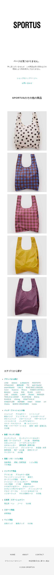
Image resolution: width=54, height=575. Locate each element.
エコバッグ (8, 414)
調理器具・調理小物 (27, 445)
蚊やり (23, 479)
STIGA (38, 402)
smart (30, 402)
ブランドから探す (11, 379)
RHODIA (7, 399)
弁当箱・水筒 (41, 448)
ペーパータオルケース (29, 491)
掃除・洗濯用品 (20, 462)
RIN (22, 392)
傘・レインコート (31, 423)
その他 (6, 428)
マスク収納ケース (26, 493)
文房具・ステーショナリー (14, 500)
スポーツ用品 (9, 510)
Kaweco (15, 390)
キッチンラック (10, 438)
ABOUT (25, 555)
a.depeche (24, 383)
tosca (16, 392)
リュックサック (22, 416)
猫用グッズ (20, 523)
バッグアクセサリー (27, 421)
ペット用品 (8, 520)
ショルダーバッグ (38, 416)
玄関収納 (34, 482)
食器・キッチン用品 (12, 434)
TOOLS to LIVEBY (11, 397)
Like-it (20, 387)
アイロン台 (8, 475)
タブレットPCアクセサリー (14, 489)
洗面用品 (7, 462)
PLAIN (30, 392)
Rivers (24, 390)
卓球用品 (7, 513)
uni (45, 402)
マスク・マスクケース (12, 423)
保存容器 (7, 450)
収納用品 (36, 440)
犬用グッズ (8, 523)
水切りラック (33, 450)
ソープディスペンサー (27, 443)
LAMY (23, 395)
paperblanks (9, 387)
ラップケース (9, 452)
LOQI (6, 383)
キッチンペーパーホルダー (29, 438)
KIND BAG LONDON (34, 387)
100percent (9, 385)
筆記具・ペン (9, 503)
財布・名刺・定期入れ (38, 426)
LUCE (38, 392)
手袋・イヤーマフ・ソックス (15, 426)
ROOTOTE (36, 383)
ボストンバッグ (10, 419)
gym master (37, 385)
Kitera (36, 397)
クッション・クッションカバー (16, 482)
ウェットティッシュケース (14, 477)
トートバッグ (34, 414)
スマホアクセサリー (12, 486)
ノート (20, 503)
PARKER (40, 395)
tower (6, 390)
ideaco (14, 383)
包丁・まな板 (19, 450)
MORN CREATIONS (21, 404)
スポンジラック (10, 443)
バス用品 (7, 465)
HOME (12, 555)
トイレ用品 (33, 462)
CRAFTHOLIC (29, 399)
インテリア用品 (10, 471)
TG (28, 385)
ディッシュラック (11, 448)
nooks (34, 404)
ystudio (14, 395)
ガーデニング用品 (11, 479)
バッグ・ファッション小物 (14, 410)
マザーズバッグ (40, 419)
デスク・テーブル (11, 491)
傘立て (30, 477)
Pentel (31, 395)
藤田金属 (20, 385)
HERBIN (21, 402)
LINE (6, 395)
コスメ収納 (8, 484)
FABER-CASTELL (37, 390)
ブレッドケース (27, 448)
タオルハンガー (10, 445)
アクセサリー (21, 414)
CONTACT (40, 555)
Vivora (7, 404)
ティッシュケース (35, 489)
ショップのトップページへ (27, 78)
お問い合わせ (27, 83)
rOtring (17, 399)
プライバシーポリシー (13, 561)
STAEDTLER (9, 402)
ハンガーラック (10, 493)
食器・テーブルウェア (12, 440)
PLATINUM (26, 397)
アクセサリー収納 (22, 475)
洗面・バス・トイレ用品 (13, 459)
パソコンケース (10, 421)
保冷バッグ (8, 416)
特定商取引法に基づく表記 (39, 561)
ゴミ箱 (26, 440)
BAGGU (7, 392)
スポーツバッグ (25, 419)
